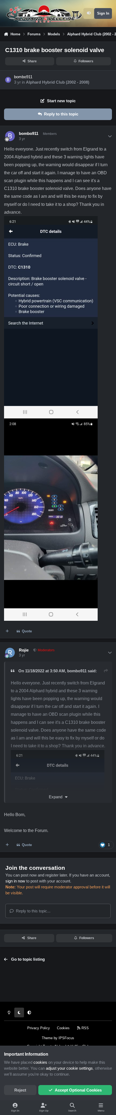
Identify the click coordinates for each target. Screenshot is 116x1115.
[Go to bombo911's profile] (8, 80)
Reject (20, 1090)
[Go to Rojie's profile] (10, 652)
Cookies (63, 1028)
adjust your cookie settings (69, 1068)
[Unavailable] (57, 753)
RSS (84, 1028)
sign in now (15, 881)
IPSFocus (66, 1038)
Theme (47, 1038)
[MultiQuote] (7, 631)
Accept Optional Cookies (78, 1090)
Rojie (24, 650)
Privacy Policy (38, 1028)
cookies (40, 1062)
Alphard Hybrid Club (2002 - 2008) (57, 82)
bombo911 (23, 77)
